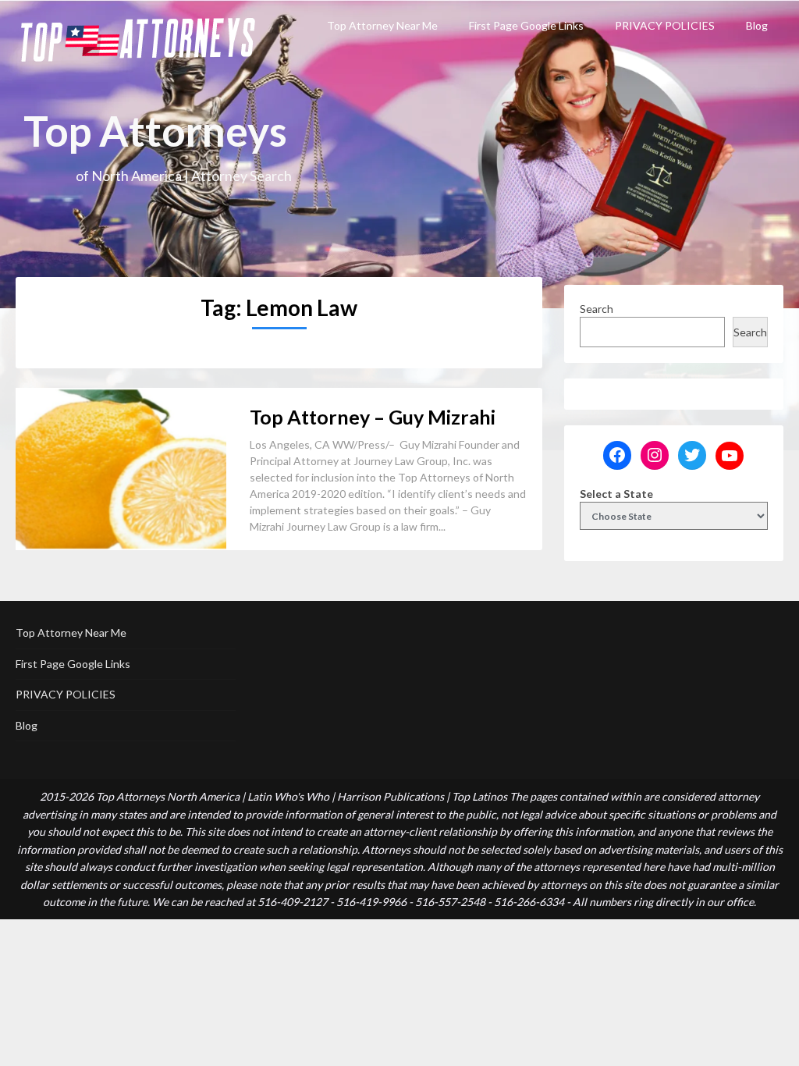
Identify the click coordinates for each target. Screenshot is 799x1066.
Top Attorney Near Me (382, 25)
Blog (757, 25)
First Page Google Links (526, 25)
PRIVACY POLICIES (665, 25)
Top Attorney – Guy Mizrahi (372, 416)
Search (596, 308)
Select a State (616, 493)
